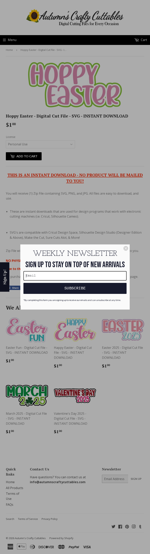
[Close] (125, 248)
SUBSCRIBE (75, 288)
